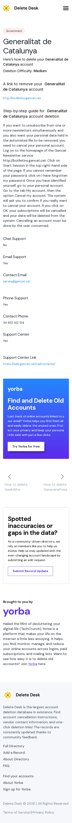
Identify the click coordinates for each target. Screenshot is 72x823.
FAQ (6, 765)
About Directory (16, 759)
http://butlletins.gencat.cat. (22, 98)
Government (14, 31)
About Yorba (13, 782)
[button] (65, 8)
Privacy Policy (43, 812)
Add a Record (14, 752)
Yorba (32, 664)
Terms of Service (16, 812)
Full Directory (13, 746)
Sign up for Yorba (17, 789)
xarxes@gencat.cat (17, 281)
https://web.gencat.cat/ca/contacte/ (29, 364)
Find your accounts (18, 776)
